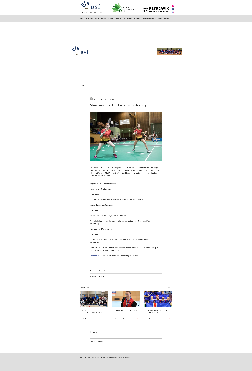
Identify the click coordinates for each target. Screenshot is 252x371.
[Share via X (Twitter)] (95, 270)
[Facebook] (173, 9)
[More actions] (161, 99)
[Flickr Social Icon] (173, 12)
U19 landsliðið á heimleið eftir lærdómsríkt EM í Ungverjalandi (157, 311)
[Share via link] (105, 270)
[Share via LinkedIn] (100, 270)
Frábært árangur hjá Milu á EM (126, 310)
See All (170, 287)
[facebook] (171, 358)
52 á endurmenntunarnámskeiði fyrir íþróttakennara (92, 311)
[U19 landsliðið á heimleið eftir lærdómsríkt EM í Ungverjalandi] (158, 299)
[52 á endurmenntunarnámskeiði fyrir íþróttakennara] (94, 299)
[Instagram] (173, 6)
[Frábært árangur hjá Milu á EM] (126, 299)
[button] (149, 18)
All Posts (82, 85)
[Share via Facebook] (90, 270)
